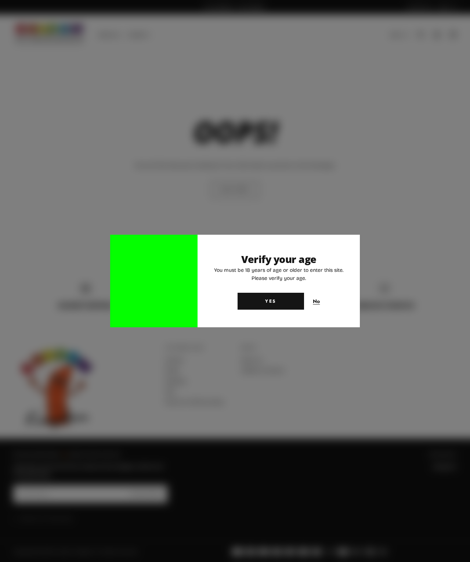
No (316, 301)
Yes (270, 301)
